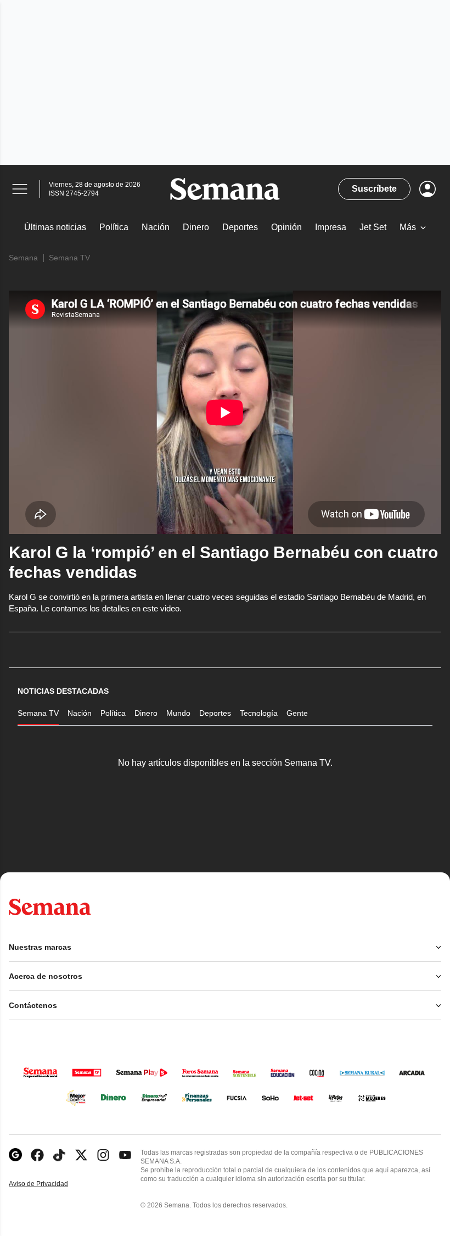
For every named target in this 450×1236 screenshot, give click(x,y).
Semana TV (69, 257)
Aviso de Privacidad (50, 1184)
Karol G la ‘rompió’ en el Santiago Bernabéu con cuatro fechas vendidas (223, 562)
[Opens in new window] (37, 1155)
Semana (23, 257)
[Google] (15, 1155)
